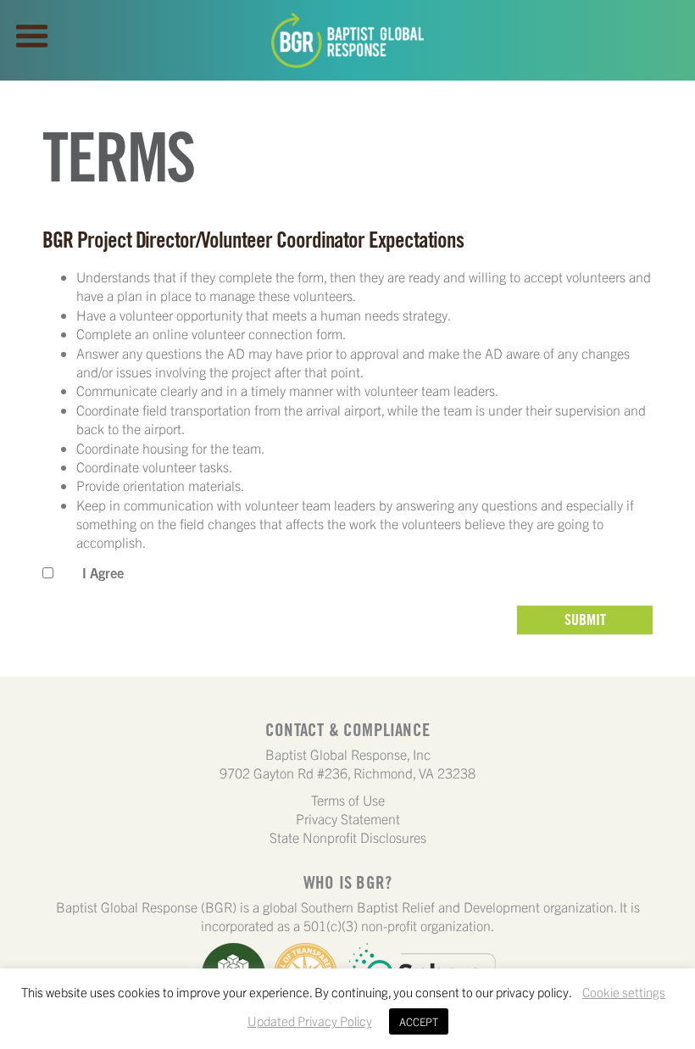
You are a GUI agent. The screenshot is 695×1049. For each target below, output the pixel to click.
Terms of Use (348, 799)
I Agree (103, 572)
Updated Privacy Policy (309, 1021)
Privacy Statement (348, 818)
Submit (585, 619)
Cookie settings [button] (623, 992)
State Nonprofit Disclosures (348, 837)
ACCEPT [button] (418, 1021)
